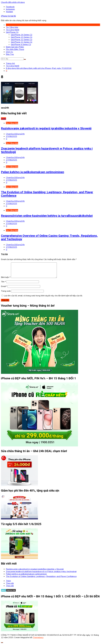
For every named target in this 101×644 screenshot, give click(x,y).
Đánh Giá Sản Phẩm (15, 47)
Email (4, 286)
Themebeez (38, 637)
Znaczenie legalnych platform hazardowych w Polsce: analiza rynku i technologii (41, 571)
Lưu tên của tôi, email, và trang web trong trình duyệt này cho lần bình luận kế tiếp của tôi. (43, 295)
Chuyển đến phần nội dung (13, 2)
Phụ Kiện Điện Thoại (15, 49)
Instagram (10, 9)
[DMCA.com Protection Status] (8, 591)
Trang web (6, 291)
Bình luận (5, 277)
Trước (3, 118)
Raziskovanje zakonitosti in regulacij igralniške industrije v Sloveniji (46, 128)
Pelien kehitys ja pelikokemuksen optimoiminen (32, 172)
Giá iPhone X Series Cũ (21, 44)
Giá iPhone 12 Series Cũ (21, 39)
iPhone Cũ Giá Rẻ (8, 16)
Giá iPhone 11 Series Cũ (21, 42)
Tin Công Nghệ (12, 29)
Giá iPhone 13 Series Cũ (21, 37)
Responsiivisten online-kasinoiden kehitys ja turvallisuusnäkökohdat (47, 215)
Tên (3, 281)
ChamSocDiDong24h (15, 134)
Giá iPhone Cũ (12, 32)
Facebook (10, 6)
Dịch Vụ (9, 52)
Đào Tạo (10, 54)
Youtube (9, 11)
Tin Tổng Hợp (12, 27)
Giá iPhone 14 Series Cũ (21, 34)
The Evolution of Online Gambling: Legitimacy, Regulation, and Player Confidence (41, 576)
